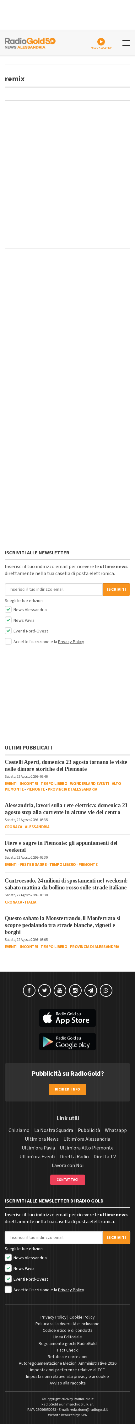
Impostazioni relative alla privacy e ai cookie (67, 1376)
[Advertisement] (67, 174)
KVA (84, 1415)
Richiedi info (67, 1089)
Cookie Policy (82, 1317)
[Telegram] (90, 990)
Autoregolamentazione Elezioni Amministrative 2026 (67, 1363)
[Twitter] (44, 990)
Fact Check (67, 1350)
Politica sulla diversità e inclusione (67, 1324)
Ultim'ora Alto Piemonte (87, 1147)
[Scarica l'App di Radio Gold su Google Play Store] (67, 1042)
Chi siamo (19, 1130)
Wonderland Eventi (89, 784)
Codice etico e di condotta (68, 1330)
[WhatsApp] (106, 990)
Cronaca (13, 827)
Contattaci (68, 1179)
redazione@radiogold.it (89, 1409)
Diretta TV (105, 1156)
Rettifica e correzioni (67, 1357)
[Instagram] (75, 990)
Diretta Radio (74, 1156)
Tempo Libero (53, 784)
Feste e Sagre (33, 864)
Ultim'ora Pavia (38, 1147)
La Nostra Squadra (53, 1130)
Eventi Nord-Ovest (30, 631)
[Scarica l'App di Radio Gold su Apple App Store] (67, 1018)
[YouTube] (60, 990)
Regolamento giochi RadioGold (68, 1344)
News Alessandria (30, 610)
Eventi (11, 784)
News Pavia (24, 620)
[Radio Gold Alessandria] (30, 42)
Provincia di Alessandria (72, 789)
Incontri (29, 784)
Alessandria (37, 827)
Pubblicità (89, 1130)
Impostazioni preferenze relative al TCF (67, 1370)
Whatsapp (116, 1130)
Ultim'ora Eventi (37, 1156)
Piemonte (35, 789)
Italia (30, 902)
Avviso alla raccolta (68, 1383)
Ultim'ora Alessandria (86, 1139)
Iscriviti (116, 589)
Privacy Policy (71, 642)
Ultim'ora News (42, 1139)
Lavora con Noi (68, 1165)
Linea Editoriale (67, 1337)
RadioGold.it (84, 1399)
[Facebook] (29, 990)
